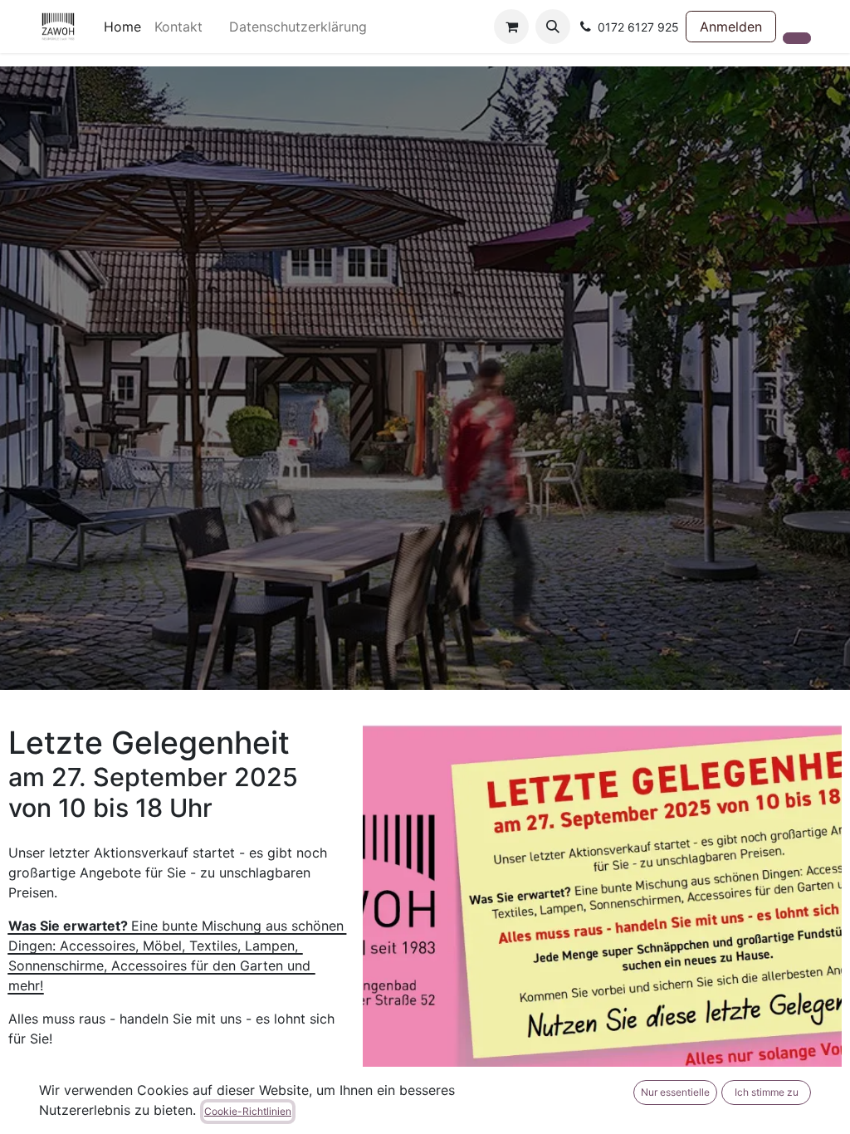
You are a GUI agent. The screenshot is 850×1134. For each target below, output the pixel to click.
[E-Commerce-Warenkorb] (511, 26)
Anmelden (731, 26)
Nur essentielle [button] (675, 1092)
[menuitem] (122, 26)
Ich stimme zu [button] (767, 1092)
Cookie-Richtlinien (247, 1111)
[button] (552, 26)
